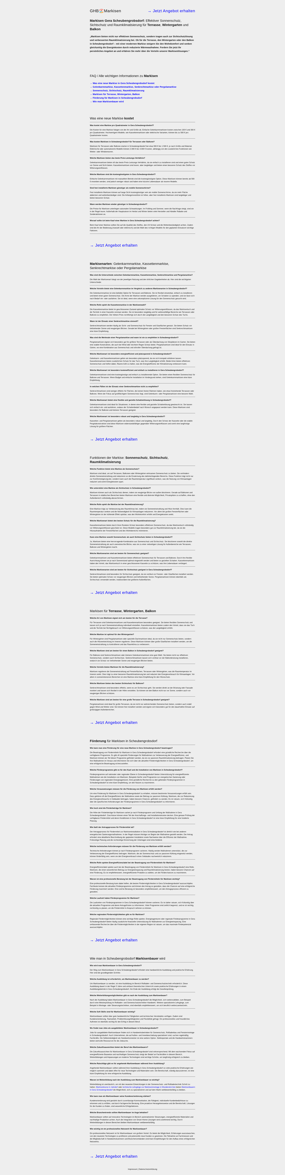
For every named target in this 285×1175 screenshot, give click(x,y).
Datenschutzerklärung (148, 1169)
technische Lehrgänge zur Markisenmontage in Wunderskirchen (149, 1087)
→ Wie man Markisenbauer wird (107, 101)
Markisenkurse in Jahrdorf (107, 1087)
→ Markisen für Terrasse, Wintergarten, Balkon (115, 94)
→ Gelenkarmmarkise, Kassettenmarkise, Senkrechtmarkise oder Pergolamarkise (133, 87)
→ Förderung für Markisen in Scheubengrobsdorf (116, 98)
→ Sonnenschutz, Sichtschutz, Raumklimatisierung (117, 90)
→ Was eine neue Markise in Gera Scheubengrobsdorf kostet (122, 83)
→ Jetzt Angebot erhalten (171, 11)
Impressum (132, 1169)
